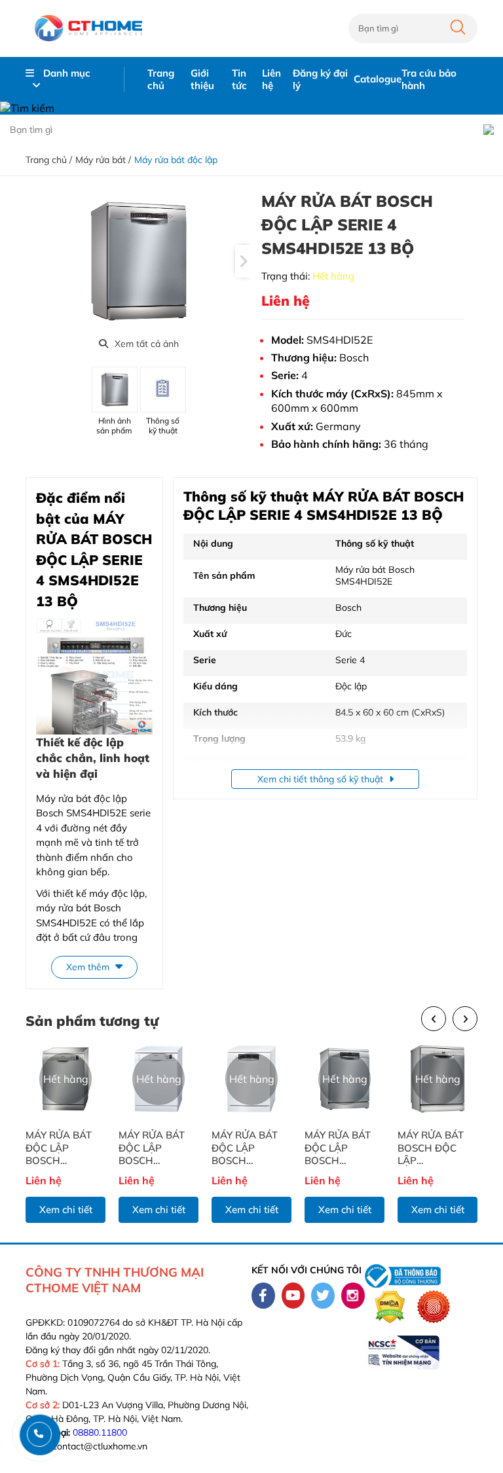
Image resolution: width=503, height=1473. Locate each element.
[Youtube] (293, 1295)
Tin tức (239, 79)
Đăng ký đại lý (320, 79)
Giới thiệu (202, 79)
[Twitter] (323, 1295)
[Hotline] (39, 1434)
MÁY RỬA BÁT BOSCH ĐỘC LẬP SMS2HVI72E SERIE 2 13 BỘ (431, 1148)
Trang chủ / (49, 160)
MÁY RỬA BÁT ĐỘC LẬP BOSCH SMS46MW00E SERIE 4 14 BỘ (246, 1148)
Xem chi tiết (65, 1209)
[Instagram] (353, 1295)
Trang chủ (160, 79)
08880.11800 (100, 1432)
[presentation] (243, 261)
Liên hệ (271, 79)
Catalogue (377, 79)
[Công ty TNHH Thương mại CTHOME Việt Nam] (88, 28)
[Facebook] (263, 1295)
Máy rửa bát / (103, 160)
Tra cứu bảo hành (428, 79)
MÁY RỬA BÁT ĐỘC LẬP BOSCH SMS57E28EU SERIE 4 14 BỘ (59, 1148)
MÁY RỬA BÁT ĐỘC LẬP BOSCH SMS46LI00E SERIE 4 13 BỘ (338, 1148)
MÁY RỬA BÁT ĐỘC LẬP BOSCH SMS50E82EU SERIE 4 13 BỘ (152, 1148)
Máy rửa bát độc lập (175, 160)
